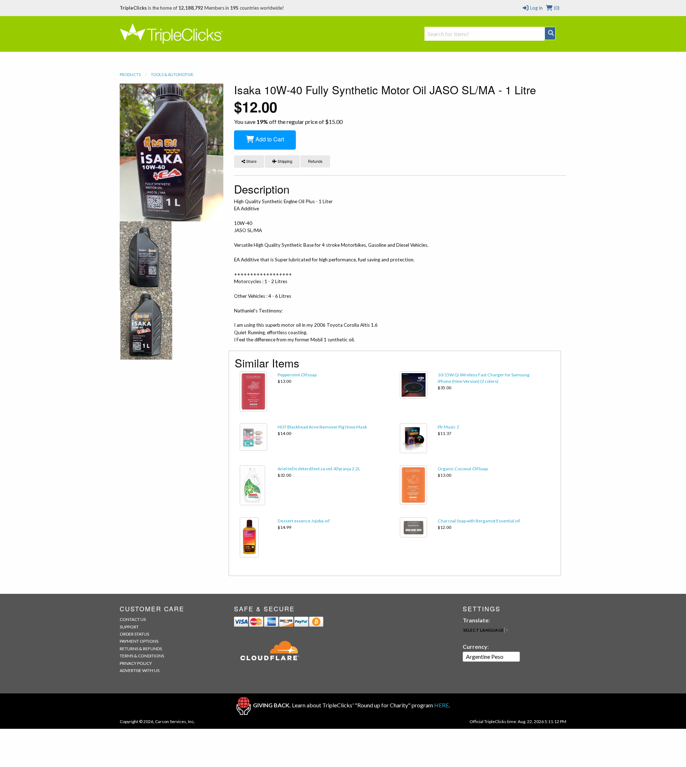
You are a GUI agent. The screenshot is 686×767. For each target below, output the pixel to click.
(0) (556, 8)
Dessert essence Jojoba (303, 520)
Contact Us (133, 619)
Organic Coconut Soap (463, 468)
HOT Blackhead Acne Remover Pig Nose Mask (322, 427)
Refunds (315, 161)
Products (130, 74)
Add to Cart (269, 139)
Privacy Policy (136, 663)
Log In (535, 8)
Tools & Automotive (172, 74)
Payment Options (139, 641)
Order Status (134, 634)
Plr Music (448, 427)
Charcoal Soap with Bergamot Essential (479, 520)
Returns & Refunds (141, 648)
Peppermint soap (297, 374)
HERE (441, 705)
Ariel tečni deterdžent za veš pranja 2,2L (319, 468)
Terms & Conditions (142, 655)
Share (251, 161)
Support (129, 627)
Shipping (284, 161)
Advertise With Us (139, 670)
